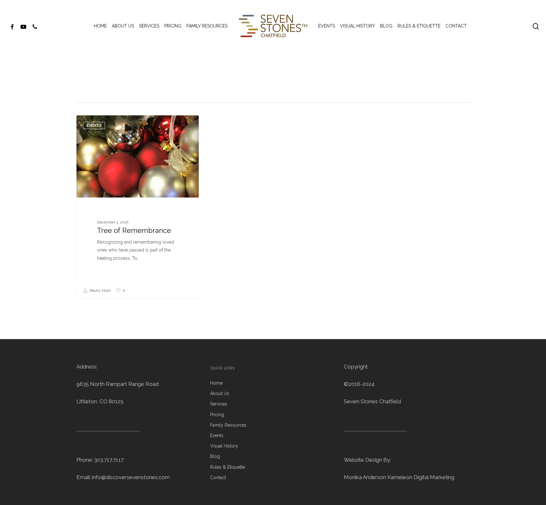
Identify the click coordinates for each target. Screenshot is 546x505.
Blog (215, 456)
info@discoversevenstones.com (131, 477)
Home (216, 383)
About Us (219, 393)
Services (218, 403)
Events (94, 125)
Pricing (217, 414)
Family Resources (228, 425)
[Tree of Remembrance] (137, 206)
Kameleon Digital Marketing (420, 477)
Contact (218, 477)
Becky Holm (100, 290)
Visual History (224, 445)
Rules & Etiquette (227, 467)
